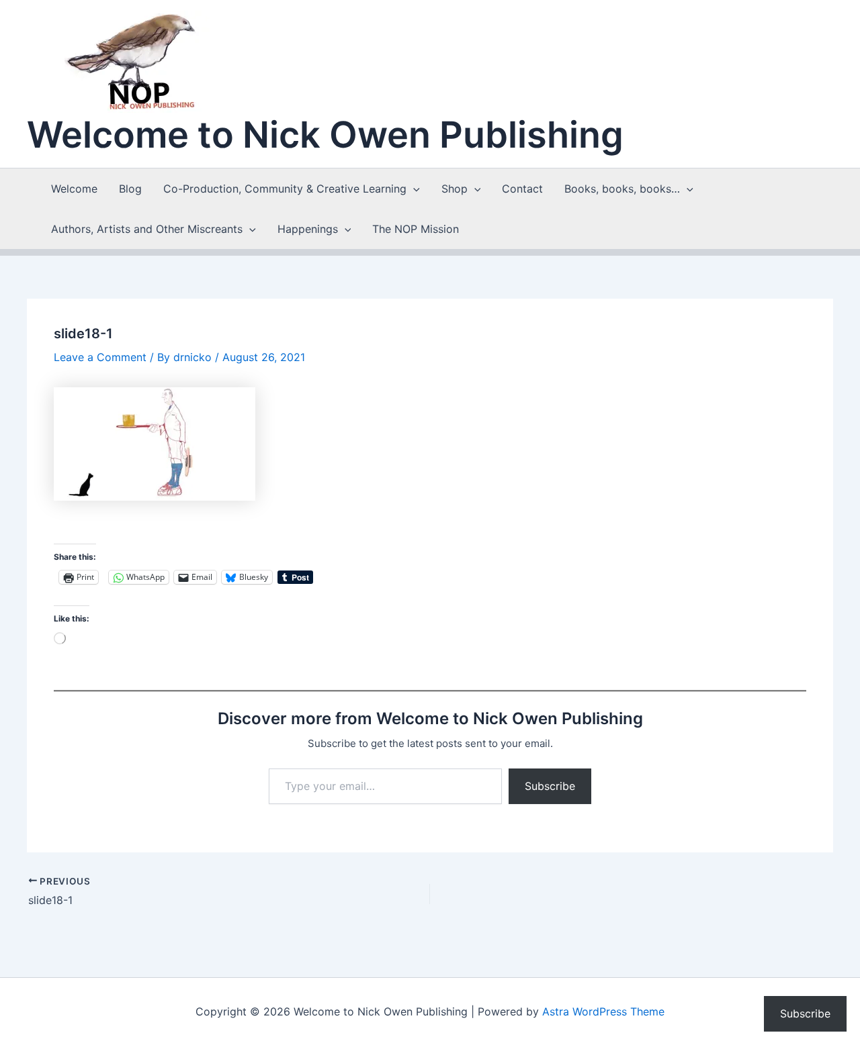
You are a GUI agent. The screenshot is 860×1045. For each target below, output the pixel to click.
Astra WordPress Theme (603, 1011)
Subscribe (550, 786)
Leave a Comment (100, 357)
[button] (413, 188)
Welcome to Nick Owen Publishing (325, 134)
